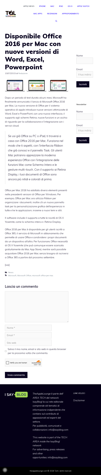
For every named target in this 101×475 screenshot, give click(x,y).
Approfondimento (70, 14)
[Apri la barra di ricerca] (56, 21)
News (10, 272)
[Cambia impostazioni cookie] (4, 470)
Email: (79, 69)
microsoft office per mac (42, 275)
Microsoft (12, 275)
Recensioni (52, 14)
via (7, 264)
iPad (61, 6)
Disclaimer (79, 400)
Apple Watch (83, 6)
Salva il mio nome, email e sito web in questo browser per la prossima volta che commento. (37, 351)
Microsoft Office (24, 275)
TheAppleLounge (42, 393)
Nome (79, 55)
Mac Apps (38, 14)
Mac (52, 6)
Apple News (28, 6)
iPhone (42, 6)
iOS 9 (70, 6)
